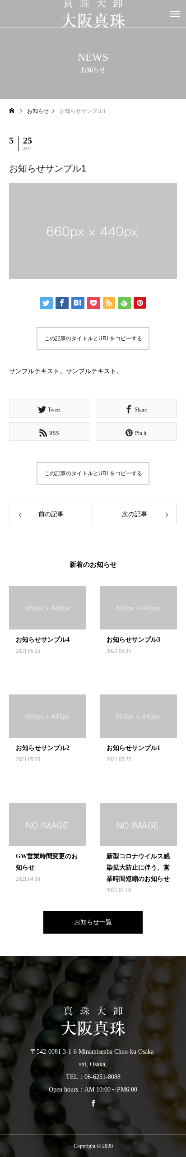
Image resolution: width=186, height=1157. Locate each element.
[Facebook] (93, 1102)
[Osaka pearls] (93, 1021)
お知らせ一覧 (93, 922)
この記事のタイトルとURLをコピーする (93, 338)
